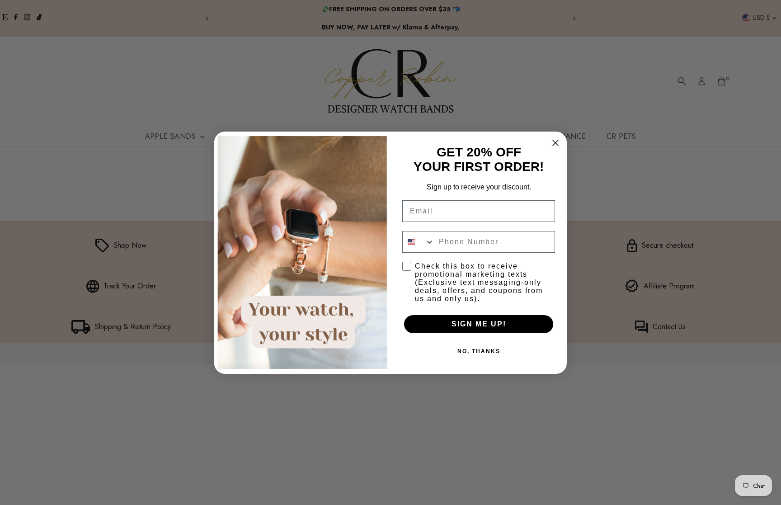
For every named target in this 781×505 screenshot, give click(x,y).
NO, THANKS (478, 351)
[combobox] (418, 241)
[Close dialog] (555, 143)
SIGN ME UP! (479, 324)
